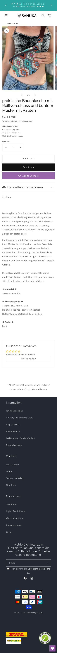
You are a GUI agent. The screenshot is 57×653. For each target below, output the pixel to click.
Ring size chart (13, 424)
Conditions (11, 504)
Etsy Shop (11, 485)
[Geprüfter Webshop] (45, 638)
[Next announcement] (51, 5)
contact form (12, 464)
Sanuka (24, 613)
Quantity (6, 141)
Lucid (8, 532)
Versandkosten (39, 389)
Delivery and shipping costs (22, 121)
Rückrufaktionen (14, 445)
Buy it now (28, 167)
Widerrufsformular (15, 518)
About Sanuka (13, 431)
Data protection (14, 525)
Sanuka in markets (15, 478)
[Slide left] (22, 95)
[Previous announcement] (5, 5)
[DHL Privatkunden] (16, 638)
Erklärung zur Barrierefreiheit (20, 438)
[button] (6, 15)
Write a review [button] (28, 358)
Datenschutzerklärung (39, 568)
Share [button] (8, 197)
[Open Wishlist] (52, 648)
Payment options (14, 410)
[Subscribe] (47, 563)
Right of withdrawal (15, 511)
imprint (9, 471)
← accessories (11, 23)
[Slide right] (35, 95)
